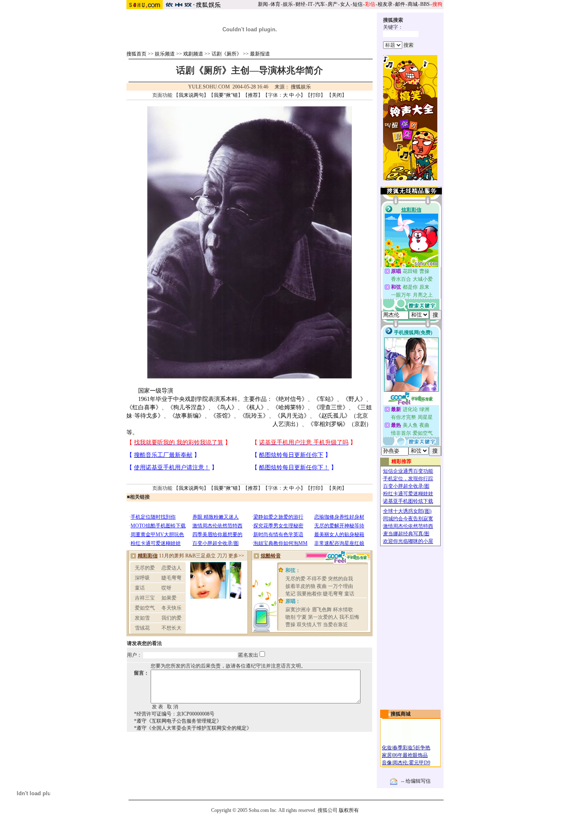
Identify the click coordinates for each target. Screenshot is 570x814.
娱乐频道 (165, 54)
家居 (387, 755)
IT (310, 4)
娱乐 (288, 4)
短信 (358, 4)
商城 (413, 4)
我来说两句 (191, 95)
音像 (387, 763)
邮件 (400, 4)
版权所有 (349, 810)
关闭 (337, 95)
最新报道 (260, 54)
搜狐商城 (401, 714)
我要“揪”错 (226, 95)
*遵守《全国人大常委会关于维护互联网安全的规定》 (193, 728)
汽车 (320, 4)
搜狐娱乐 (301, 87)
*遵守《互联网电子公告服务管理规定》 (178, 721)
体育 (275, 4)
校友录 (385, 4)
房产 (333, 4)
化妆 (387, 748)
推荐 (253, 95)
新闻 (263, 4)
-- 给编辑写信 (416, 781)
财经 (300, 4)
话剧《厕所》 (227, 54)
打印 (315, 95)
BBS (425, 4)
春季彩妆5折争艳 (411, 748)
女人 (345, 4)
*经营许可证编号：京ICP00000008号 (174, 714)
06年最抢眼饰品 (410, 755)
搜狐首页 (136, 54)
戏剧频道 (193, 54)
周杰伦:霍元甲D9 (411, 763)
